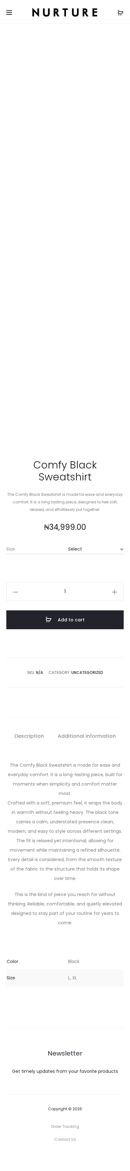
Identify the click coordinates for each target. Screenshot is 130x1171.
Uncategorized (87, 672)
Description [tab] (29, 736)
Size (10, 549)
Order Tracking (65, 1126)
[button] (15, 591)
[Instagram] (65, 1157)
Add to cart (70, 620)
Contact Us (65, 1139)
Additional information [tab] (87, 736)
